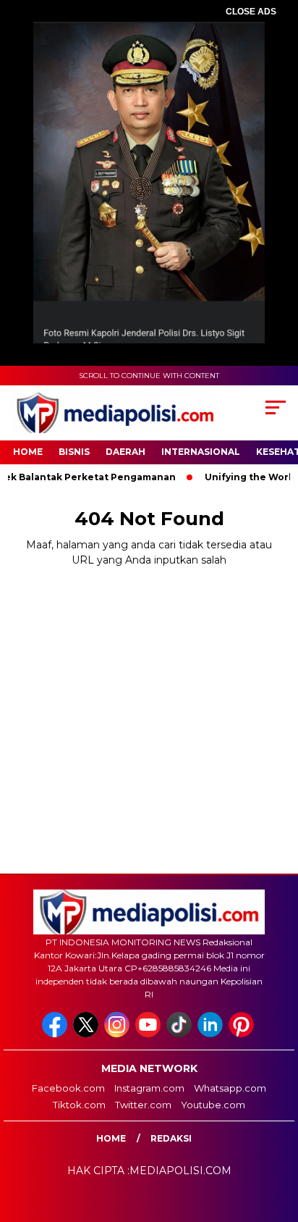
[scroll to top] (277, 1138)
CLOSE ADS (251, 11)
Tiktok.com (79, 1104)
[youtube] (149, 1034)
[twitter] (87, 1034)
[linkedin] (211, 1034)
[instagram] (118, 1034)
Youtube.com (213, 1104)
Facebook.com (68, 1088)
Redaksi (171, 1138)
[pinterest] (243, 1034)
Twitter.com (143, 1104)
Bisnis (74, 451)
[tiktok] (180, 1034)
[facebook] (56, 1034)
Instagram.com (149, 1088)
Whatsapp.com (230, 1088)
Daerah (125, 451)
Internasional (200, 451)
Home (28, 451)
